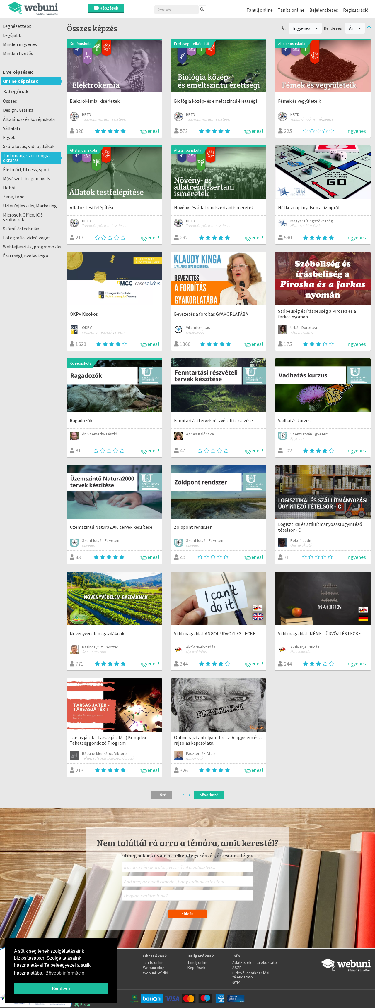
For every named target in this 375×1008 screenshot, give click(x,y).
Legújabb (12, 35)
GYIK (236, 982)
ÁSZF (236, 967)
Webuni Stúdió (155, 973)
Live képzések (18, 72)
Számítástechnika (21, 228)
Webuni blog (154, 967)
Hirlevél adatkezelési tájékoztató (250, 975)
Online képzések (20, 81)
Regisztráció (356, 10)
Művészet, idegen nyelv (26, 178)
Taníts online (291, 10)
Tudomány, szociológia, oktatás (27, 157)
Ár (351, 28)
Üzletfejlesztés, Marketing (30, 206)
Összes (10, 101)
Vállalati (11, 128)
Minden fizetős (18, 53)
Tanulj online (259, 10)
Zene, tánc (13, 197)
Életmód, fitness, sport (26, 169)
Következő (209, 794)
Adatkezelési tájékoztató (254, 962)
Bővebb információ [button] (64, 973)
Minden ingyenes (20, 44)
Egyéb (9, 137)
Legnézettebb (17, 26)
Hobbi (9, 187)
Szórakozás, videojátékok (28, 146)
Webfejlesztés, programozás (32, 247)
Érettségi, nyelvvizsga (25, 256)
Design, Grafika (18, 110)
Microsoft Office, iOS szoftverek (23, 217)
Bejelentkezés (323, 10)
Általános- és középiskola (29, 119)
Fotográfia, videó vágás (26, 238)
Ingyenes (301, 28)
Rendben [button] (61, 988)
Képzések (108, 8)
